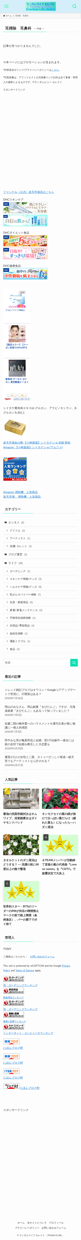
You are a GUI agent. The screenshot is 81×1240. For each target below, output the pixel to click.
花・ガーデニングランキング (20, 985)
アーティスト (20, 538)
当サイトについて (37, 1222)
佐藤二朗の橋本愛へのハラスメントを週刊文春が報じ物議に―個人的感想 (40, 727)
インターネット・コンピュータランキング (28, 1033)
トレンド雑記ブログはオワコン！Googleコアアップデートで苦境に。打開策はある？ (40, 693)
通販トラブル (20, 641)
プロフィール (56, 1222)
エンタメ (16, 522)
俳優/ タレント (21, 546)
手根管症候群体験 (22, 617)
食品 (15, 649)
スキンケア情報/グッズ (25, 578)
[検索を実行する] (74, 663)
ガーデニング (20, 571)
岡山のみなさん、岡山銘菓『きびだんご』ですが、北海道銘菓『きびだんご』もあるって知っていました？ (40, 710)
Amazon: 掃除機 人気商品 (20, 492)
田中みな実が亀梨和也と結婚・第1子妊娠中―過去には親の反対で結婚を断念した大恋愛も (39, 744)
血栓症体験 (19, 633)
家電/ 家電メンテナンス (26, 610)
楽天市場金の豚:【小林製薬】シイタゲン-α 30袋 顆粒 (36, 442)
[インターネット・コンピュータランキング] (13, 1028)
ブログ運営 (17, 554)
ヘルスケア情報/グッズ (25, 586)
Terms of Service (24, 970)
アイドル (17, 530)
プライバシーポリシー (27, 1227)
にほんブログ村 (13, 1047)
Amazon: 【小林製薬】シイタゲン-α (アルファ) (33, 447)
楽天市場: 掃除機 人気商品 (22, 496)
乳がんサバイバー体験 (25, 594)
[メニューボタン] (6, 6)
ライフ (15, 563)
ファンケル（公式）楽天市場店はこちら (28, 192)
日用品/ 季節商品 (22, 625)
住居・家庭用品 (21, 602)
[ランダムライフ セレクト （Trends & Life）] (40, 6)
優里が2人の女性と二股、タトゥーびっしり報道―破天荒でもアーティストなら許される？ (39, 761)
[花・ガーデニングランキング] (13, 980)
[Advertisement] (40, 141)
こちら (55, 69)
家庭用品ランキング (13, 997)
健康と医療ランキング (14, 1021)
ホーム (21, 1222)
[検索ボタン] (74, 6)
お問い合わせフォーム (42, 956)
